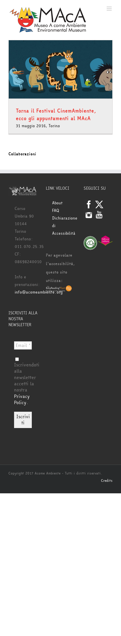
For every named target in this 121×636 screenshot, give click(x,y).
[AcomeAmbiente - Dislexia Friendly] (59, 289)
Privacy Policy (22, 399)
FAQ (55, 211)
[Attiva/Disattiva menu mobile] (110, 9)
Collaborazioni (22, 154)
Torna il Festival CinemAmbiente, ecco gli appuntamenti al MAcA (56, 114)
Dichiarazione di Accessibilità (63, 225)
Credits (107, 480)
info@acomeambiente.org (39, 292)
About (57, 203)
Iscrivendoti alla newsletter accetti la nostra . (26, 384)
